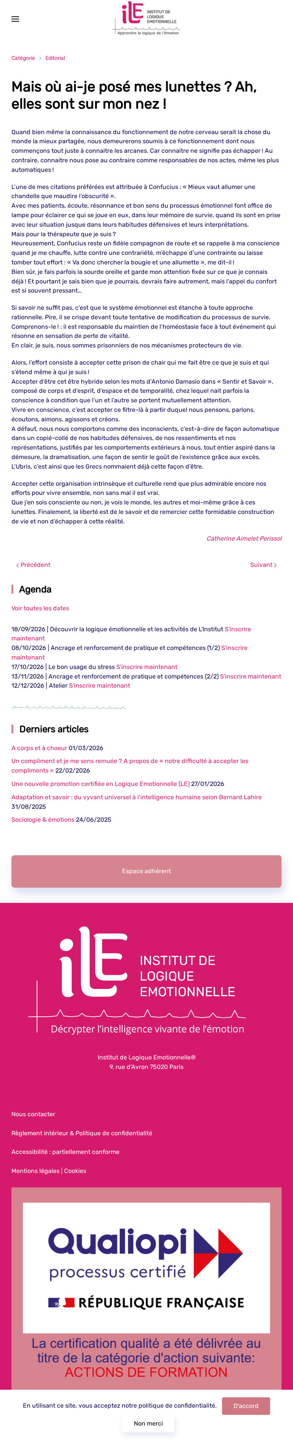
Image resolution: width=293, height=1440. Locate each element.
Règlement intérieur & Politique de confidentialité (81, 1133)
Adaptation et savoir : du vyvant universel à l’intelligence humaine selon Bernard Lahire (136, 797)
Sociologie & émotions (42, 819)
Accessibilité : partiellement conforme (65, 1151)
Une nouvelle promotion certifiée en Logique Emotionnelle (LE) (100, 783)
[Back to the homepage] (146, 19)
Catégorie (23, 58)
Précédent (34, 564)
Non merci (148, 1423)
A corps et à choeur (39, 748)
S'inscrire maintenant (146, 666)
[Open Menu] (15, 19)
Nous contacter (33, 1114)
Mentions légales (35, 1170)
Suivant (262, 564)
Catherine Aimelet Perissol (244, 538)
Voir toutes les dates (40, 608)
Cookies (75, 1170)
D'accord (246, 1406)
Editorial (55, 58)
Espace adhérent (146, 871)
